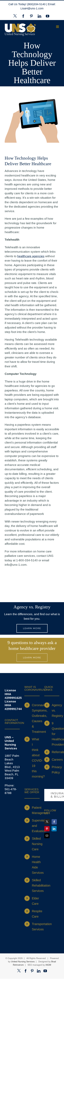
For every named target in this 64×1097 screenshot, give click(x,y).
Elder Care (35, 901)
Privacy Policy (55, 769)
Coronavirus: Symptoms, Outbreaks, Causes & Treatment (35, 718)
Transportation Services (35, 926)
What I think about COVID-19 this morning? (35, 757)
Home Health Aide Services (35, 864)
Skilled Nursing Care (35, 844)
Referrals (55, 752)
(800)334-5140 (36, 4)
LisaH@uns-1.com (32, 8)
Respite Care (35, 913)
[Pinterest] (47, 828)
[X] (47, 821)
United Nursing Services (23, 961)
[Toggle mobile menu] (57, 26)
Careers (55, 759)
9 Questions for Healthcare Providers (55, 734)
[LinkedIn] (54, 828)
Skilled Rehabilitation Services (35, 885)
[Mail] (47, 835)
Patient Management (35, 810)
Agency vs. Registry (55, 710)
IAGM (48, 965)
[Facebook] (54, 821)
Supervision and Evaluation (35, 826)
